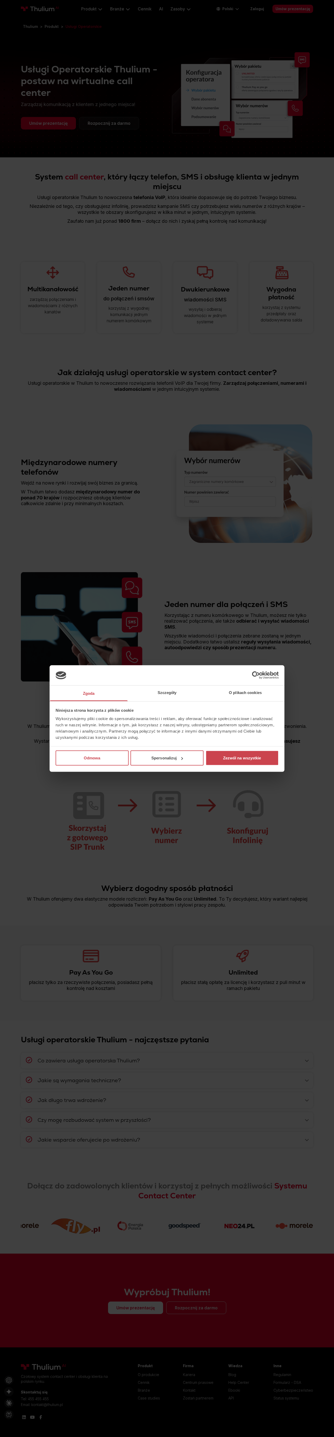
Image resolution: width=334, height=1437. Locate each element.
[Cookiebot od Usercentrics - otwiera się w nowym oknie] (256, 675)
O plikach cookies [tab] (245, 692)
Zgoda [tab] (89, 693)
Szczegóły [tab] (167, 692)
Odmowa (92, 758)
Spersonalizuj (164, 758)
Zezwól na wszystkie (242, 758)
